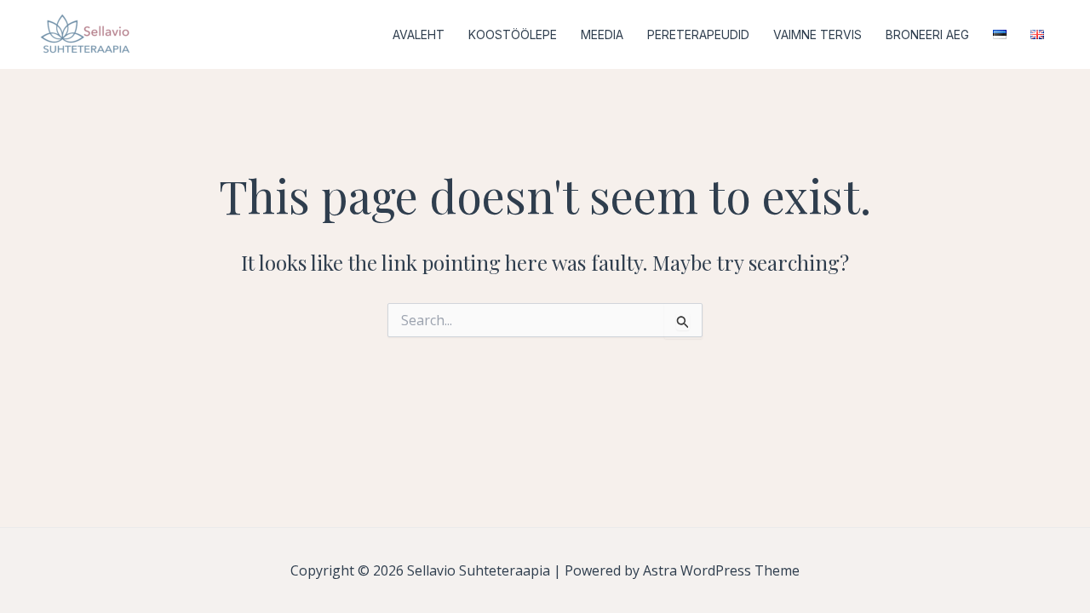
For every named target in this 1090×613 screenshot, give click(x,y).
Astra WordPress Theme (721, 570)
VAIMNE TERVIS (817, 34)
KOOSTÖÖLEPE (512, 34)
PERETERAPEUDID (698, 34)
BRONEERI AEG (927, 34)
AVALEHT (419, 34)
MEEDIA (602, 34)
